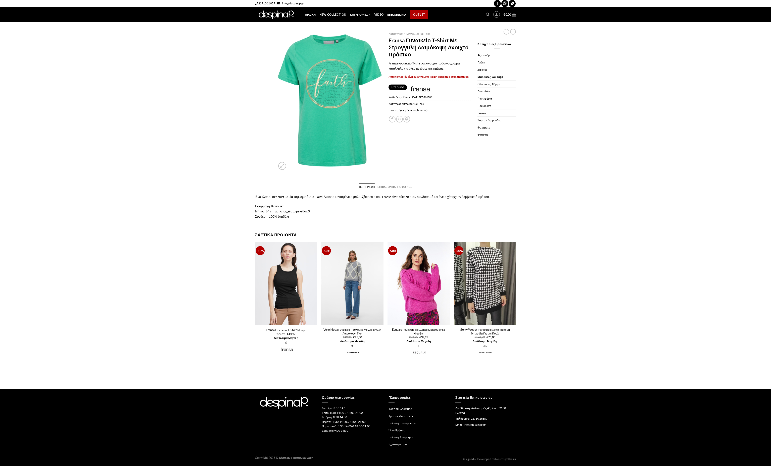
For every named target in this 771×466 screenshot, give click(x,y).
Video (378, 14)
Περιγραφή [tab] (367, 187)
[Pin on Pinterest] (406, 119)
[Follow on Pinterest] (512, 3)
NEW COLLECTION (332, 14)
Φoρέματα (483, 127)
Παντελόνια (484, 91)
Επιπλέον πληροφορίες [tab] (394, 187)
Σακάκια (482, 113)
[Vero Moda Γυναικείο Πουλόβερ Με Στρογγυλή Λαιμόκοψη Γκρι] (352, 283)
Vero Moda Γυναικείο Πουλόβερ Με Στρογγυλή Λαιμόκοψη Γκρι (352, 331)
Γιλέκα (481, 62)
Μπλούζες (423, 110)
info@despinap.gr (293, 3)
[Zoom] (282, 166)
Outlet (419, 14)
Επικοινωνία (396, 14)
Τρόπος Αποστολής (401, 416)
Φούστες (483, 134)
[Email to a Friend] (399, 119)
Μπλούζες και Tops (418, 33)
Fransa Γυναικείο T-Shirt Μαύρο (286, 330)
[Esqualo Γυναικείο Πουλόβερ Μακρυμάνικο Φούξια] (419, 283)
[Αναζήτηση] (487, 14)
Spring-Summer (407, 110)
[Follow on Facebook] (497, 3)
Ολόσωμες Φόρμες (489, 84)
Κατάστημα (396, 33)
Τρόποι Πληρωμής (400, 408)
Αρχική (310, 14)
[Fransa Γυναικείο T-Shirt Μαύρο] (286, 283)
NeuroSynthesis (505, 459)
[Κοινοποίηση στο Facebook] (392, 119)
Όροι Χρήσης (397, 430)
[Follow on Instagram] (504, 3)
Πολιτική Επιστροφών (402, 423)
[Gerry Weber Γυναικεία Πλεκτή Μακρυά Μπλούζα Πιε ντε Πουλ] (485, 283)
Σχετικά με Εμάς (398, 444)
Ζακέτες (482, 69)
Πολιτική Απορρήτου (401, 437)
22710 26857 (266, 3)
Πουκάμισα (484, 105)
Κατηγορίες (359, 14)
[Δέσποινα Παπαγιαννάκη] (277, 14)
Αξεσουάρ (483, 55)
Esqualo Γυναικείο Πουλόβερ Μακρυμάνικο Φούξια (418, 331)
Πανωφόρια (484, 98)
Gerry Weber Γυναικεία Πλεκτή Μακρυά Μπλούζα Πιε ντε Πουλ (485, 331)
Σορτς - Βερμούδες (489, 120)
